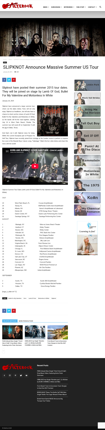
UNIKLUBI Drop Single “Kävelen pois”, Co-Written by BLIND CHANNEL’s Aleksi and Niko (34, 343)
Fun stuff (80, 7)
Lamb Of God (32, 298)
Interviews (68, 7)
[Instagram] (10, 376)
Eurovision (55, 7)
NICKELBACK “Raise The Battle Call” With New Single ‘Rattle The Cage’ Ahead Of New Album (52, 393)
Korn (25, 298)
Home (5, 59)
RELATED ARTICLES (9, 321)
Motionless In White (43, 298)
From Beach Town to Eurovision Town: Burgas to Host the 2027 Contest (57, 343)
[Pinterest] (15, 376)
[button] (100, 7)
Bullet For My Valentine (15, 298)
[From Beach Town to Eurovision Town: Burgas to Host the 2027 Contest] (57, 332)
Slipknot (53, 298)
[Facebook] (4, 376)
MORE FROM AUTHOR (26, 321)
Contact (91, 7)
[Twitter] (21, 376)
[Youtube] (26, 376)
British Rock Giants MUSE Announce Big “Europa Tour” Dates (50, 400)
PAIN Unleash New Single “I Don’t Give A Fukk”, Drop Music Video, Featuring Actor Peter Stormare (12, 343)
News (45, 7)
